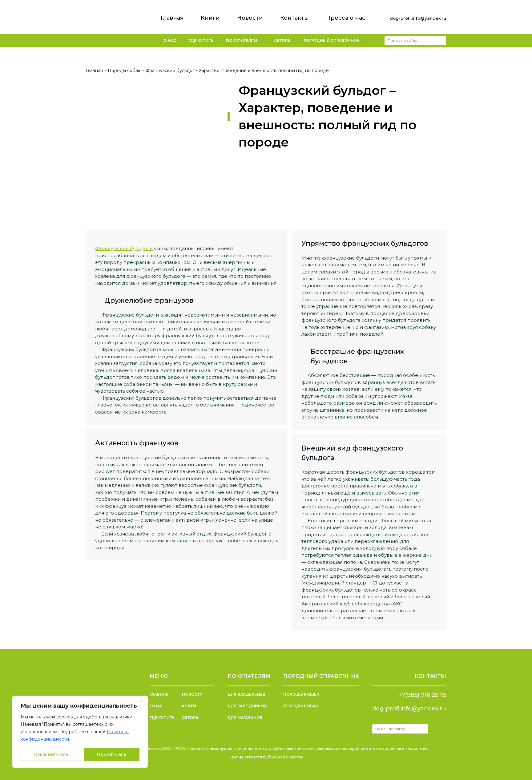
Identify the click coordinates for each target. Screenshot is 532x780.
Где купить (201, 40)
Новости (250, 17)
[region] (80, 732)
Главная (172, 17)
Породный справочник (332, 40)
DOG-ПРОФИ (111, 15)
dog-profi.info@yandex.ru (418, 18)
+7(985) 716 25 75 (422, 695)
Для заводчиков (247, 706)
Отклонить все (51, 754)
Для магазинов (245, 717)
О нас (169, 40)
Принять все (111, 754)
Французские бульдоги (124, 248)
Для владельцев (246, 694)
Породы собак (300, 706)
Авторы (283, 40)
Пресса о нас (345, 17)
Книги (210, 17)
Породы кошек (301, 694)
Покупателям (241, 40)
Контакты (294, 17)
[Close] (141, 701)
